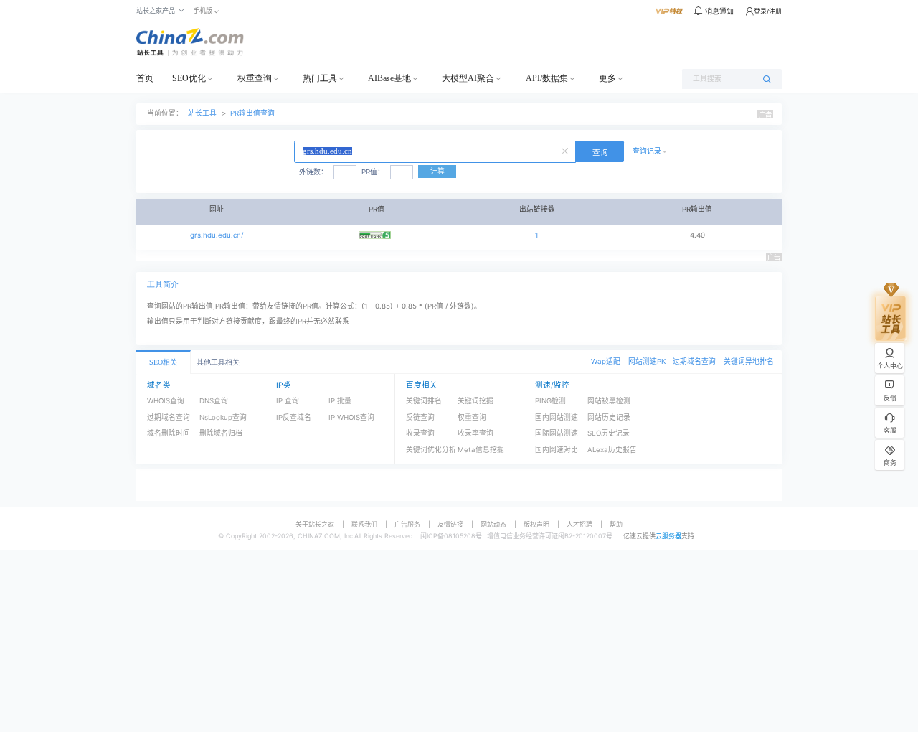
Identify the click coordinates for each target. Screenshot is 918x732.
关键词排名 (424, 401)
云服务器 (668, 536)
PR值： (372, 172)
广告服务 (407, 524)
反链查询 (420, 417)
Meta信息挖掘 (481, 450)
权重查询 (254, 78)
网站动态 (493, 524)
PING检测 (550, 401)
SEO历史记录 (608, 433)
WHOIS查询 (165, 401)
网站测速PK (647, 361)
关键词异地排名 (749, 361)
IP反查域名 (293, 417)
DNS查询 (213, 401)
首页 (144, 78)
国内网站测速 (556, 417)
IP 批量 (339, 401)
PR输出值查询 (252, 113)
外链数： (313, 172)
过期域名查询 (694, 361)
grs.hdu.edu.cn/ (216, 235)
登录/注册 (768, 11)
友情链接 (450, 524)
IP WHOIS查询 (351, 417)
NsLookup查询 (223, 417)
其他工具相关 (218, 362)
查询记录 (647, 151)
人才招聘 (579, 524)
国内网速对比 (556, 450)
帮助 (616, 524)
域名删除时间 (168, 433)
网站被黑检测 (608, 401)
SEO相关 (163, 362)
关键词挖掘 (475, 401)
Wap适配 (605, 361)
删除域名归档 (220, 433)
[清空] (566, 150)
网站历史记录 (608, 417)
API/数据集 (547, 78)
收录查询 (420, 433)
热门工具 (320, 78)
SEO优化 (189, 78)
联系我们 (364, 524)
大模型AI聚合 (468, 78)
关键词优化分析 (431, 450)
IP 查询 (287, 401)
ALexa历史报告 (612, 450)
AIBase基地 (389, 78)
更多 (607, 78)
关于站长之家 (314, 524)
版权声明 (536, 524)
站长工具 (202, 113)
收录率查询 (475, 433)
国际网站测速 (556, 433)
